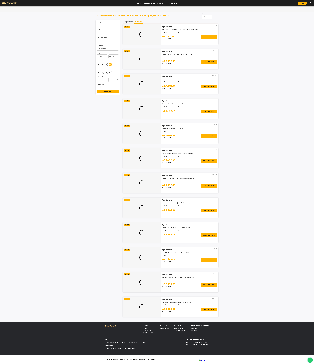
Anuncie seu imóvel (149, 332)
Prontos (145, 328)
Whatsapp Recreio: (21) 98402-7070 (197, 344)
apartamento (15, 9)
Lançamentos (147, 330)
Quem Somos (164, 328)
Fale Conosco (178, 328)
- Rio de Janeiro (302, 9)
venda (9, 9)
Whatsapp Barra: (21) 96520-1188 (196, 342)
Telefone (194, 328)
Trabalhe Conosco (180, 330)
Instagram (194, 330)
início (4, 9)
